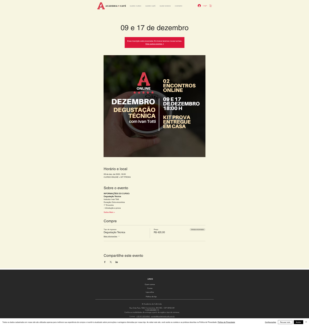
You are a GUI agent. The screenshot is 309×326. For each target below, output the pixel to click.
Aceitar (298, 322)
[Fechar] (306, 322)
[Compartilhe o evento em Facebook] (105, 262)
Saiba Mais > (109, 212)
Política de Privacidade (226, 322)
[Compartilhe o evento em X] (111, 262)
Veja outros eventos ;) (154, 44)
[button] (210, 5)
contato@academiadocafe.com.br (163, 316)
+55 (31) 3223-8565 (143, 316)
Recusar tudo (285, 322)
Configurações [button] (270, 322)
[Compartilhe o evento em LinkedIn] (117, 262)
